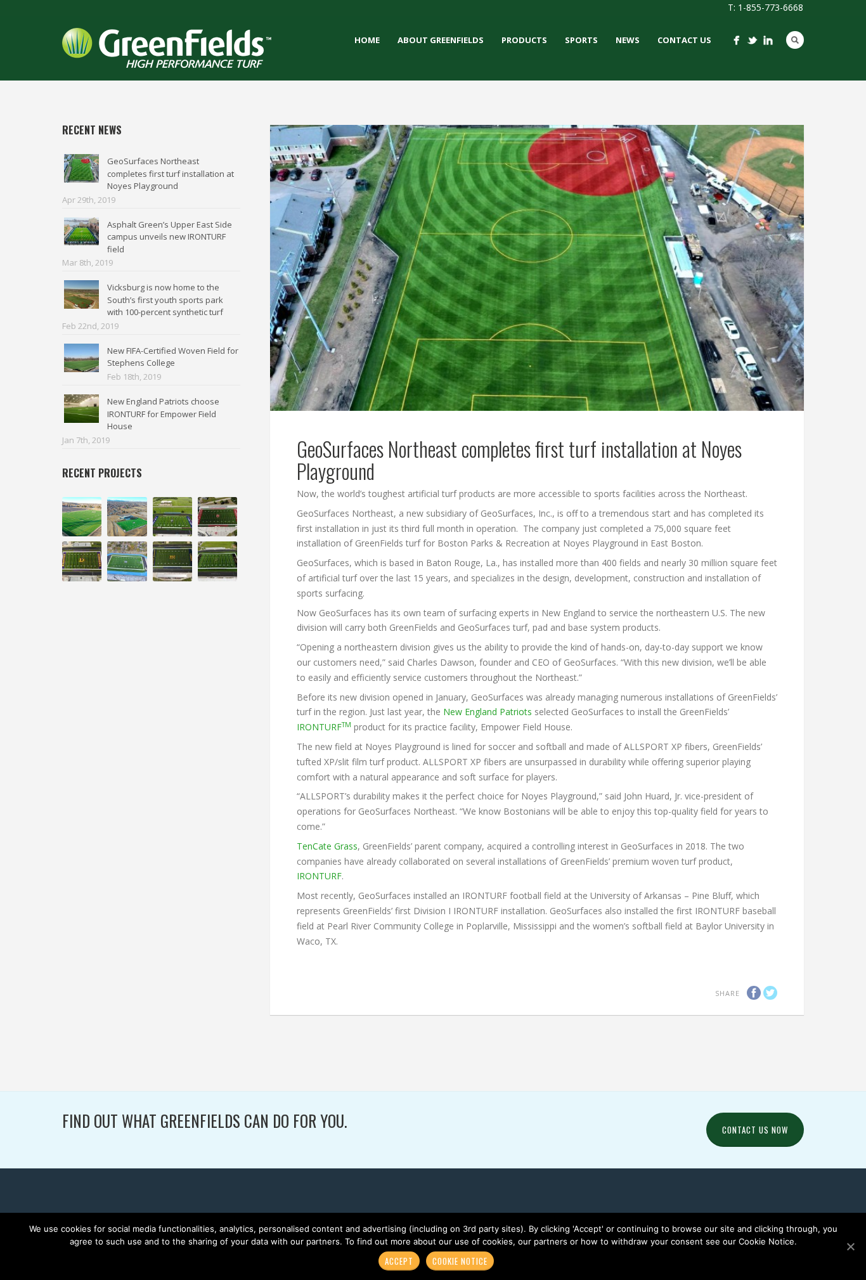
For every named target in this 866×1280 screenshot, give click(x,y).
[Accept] (850, 1246)
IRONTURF (324, 727)
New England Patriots (487, 712)
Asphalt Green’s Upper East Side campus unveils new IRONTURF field (169, 237)
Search (795, 40)
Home (367, 40)
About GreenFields (440, 40)
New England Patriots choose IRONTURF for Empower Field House (163, 414)
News (628, 40)
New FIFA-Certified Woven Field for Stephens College (172, 357)
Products (524, 40)
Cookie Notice (460, 1261)
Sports (581, 40)
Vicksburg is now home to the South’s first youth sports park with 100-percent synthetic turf (165, 299)
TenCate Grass (327, 846)
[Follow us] (736, 40)
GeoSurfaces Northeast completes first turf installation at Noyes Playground (170, 173)
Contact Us (684, 40)
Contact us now (755, 1129)
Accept (399, 1261)
